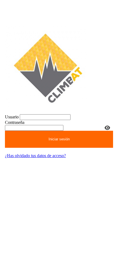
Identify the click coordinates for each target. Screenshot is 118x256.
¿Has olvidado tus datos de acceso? (35, 155)
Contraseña (14, 122)
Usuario (12, 117)
